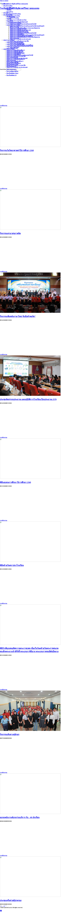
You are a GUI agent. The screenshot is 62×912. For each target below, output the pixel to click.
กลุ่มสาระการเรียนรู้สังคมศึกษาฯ (15, 59)
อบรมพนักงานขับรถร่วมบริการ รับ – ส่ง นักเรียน (19, 817)
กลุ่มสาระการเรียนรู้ (8, 49)
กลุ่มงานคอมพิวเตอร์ (12, 57)
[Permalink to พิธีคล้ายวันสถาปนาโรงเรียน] (30, 561)
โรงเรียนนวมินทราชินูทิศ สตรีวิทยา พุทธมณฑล (19, 8)
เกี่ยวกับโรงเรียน (7, 14)
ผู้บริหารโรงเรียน (14, 27)
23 (4, 906)
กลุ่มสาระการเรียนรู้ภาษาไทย (18, 29)
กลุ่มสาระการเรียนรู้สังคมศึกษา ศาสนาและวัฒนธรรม (25, 37)
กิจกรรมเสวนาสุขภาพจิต (10, 233)
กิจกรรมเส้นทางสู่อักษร (9, 734)
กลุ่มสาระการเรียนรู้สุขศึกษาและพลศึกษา (21, 45)
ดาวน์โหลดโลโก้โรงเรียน (13, 23)
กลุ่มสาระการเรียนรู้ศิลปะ (17, 43)
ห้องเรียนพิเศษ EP (11, 75)
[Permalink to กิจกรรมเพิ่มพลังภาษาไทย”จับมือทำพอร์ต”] (30, 312)
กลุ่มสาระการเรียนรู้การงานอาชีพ (19, 41)
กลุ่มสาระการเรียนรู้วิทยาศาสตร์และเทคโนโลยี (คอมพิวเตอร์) (27, 35)
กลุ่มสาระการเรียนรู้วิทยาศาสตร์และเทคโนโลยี (23, 33)
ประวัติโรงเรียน (10, 16)
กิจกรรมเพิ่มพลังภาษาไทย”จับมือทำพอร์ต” (18, 316)
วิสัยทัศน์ (8, 19)
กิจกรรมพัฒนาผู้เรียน (12, 71)
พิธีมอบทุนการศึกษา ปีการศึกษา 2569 (15, 482)
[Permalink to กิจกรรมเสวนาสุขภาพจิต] (30, 229)
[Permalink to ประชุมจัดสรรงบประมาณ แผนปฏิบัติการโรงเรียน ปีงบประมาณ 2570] (30, 395)
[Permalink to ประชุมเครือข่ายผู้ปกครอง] (30, 896)
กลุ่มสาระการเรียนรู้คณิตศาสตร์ (19, 31)
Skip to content (4, 0)
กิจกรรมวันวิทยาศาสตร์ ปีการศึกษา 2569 (17, 150)
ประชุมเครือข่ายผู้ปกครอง (10, 900)
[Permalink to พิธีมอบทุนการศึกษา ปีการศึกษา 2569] (30, 478)
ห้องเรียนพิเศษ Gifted (12, 73)
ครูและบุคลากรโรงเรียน (13, 25)
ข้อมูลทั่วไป (9, 21)
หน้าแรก (5, 12)
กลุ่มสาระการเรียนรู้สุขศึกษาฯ (14, 61)
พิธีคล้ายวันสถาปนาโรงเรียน (12, 565)
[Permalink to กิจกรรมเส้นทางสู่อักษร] (30, 730)
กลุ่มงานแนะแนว (14, 47)
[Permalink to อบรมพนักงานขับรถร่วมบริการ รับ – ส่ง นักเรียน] (30, 813)
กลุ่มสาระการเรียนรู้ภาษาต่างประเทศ (20, 39)
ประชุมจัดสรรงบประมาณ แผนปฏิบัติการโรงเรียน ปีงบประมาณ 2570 (28, 399)
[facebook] (1, 911)
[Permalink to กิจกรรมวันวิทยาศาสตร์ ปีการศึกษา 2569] (30, 146)
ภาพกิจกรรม (3, 105)
